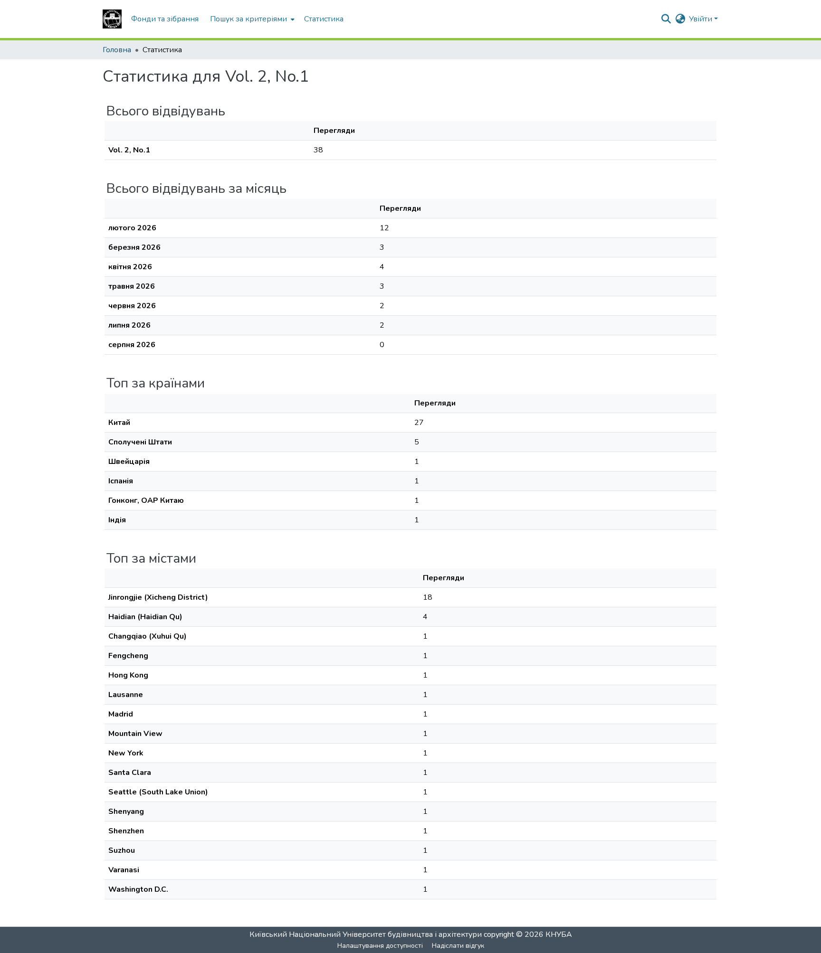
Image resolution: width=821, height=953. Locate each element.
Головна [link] (117, 50)
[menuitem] (251, 19)
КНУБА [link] (558, 934)
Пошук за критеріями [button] (248, 19)
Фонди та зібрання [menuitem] (165, 19)
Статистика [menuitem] (324, 19)
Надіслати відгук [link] (458, 945)
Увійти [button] (701, 19)
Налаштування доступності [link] (380, 945)
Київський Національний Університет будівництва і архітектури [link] (365, 934)
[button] (112, 18)
